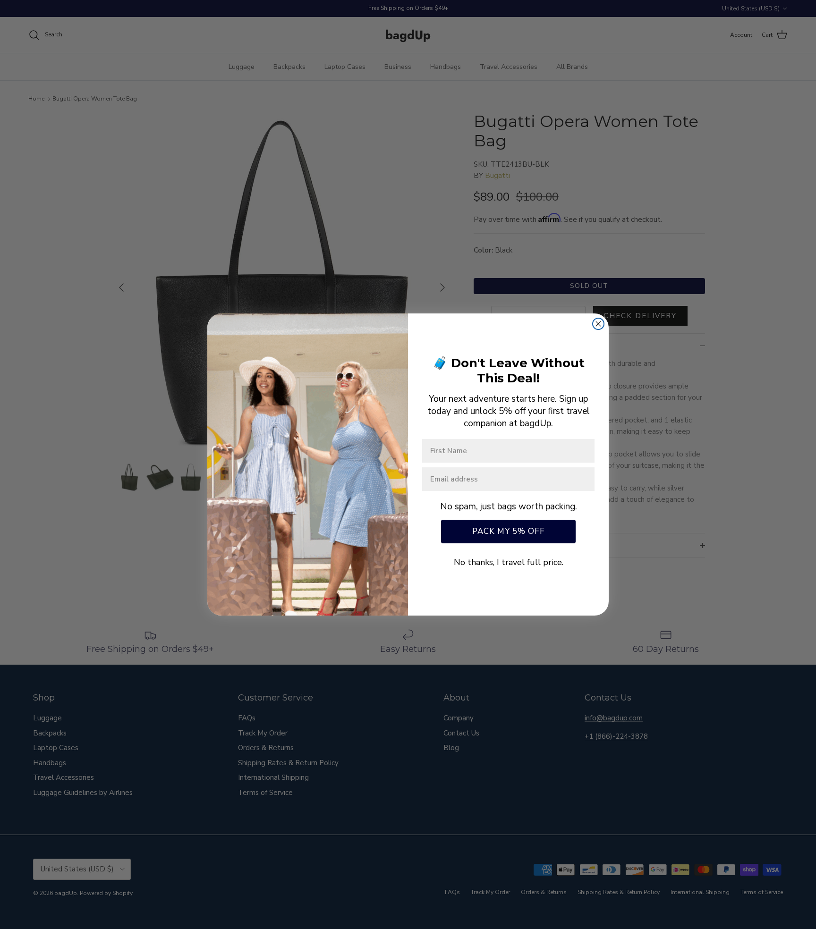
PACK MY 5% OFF (508, 531)
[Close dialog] (598, 323)
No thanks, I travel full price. (508, 562)
